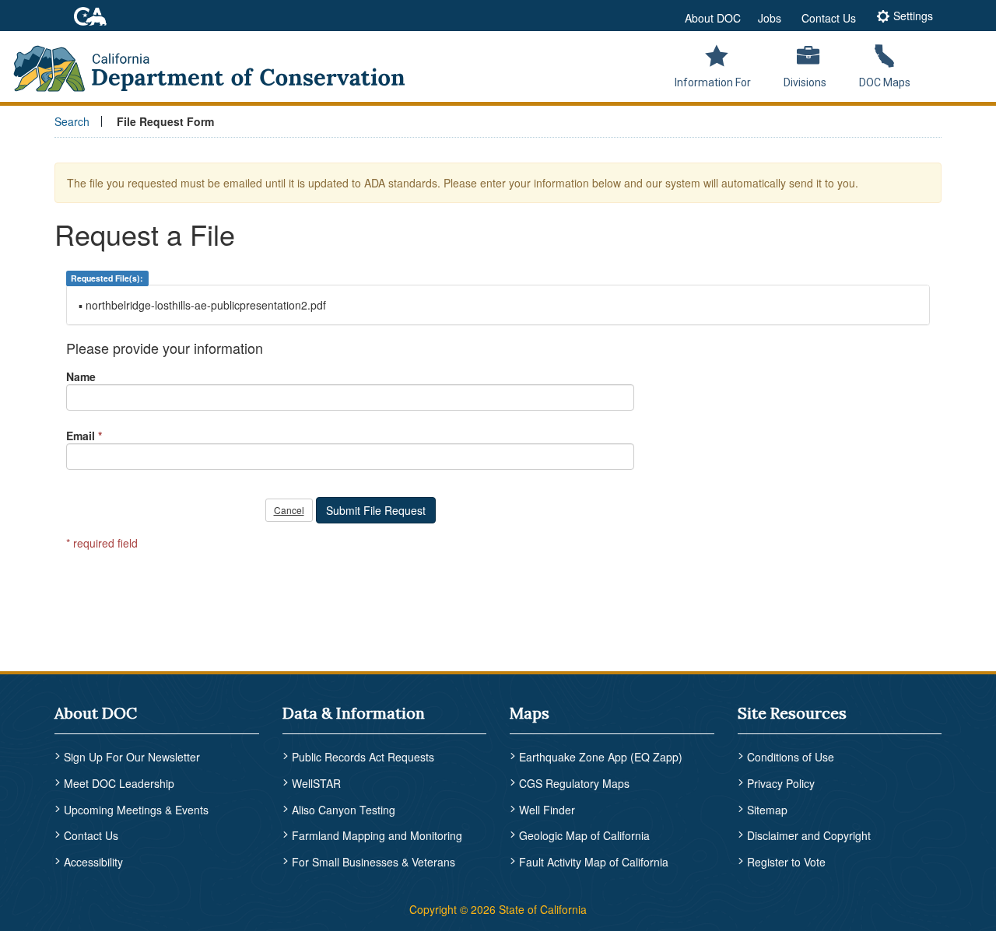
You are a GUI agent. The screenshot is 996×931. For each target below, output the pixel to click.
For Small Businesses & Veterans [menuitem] (373, 862)
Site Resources (792, 713)
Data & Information (353, 713)
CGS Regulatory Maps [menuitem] (574, 783)
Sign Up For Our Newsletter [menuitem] (132, 757)
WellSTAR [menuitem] (316, 783)
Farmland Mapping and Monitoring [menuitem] (377, 835)
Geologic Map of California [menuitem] (584, 835)
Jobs (769, 18)
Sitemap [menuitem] (767, 809)
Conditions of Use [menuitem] (790, 757)
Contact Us (828, 18)
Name (81, 376)
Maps (529, 713)
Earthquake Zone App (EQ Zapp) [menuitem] (600, 757)
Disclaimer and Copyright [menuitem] (809, 835)
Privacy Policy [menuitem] (781, 783)
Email (80, 435)
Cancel (289, 509)
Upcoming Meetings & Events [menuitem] (136, 809)
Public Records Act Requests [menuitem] (363, 757)
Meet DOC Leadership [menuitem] (119, 783)
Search (71, 121)
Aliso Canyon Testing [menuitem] (343, 809)
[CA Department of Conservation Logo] (219, 64)
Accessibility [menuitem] (93, 862)
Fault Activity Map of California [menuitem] (593, 862)
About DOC (713, 18)
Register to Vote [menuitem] (786, 862)
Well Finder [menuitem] (547, 809)
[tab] (904, 17)
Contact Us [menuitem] (91, 835)
